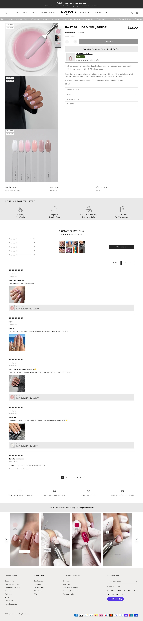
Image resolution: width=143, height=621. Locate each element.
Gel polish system (12, 587)
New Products (11, 604)
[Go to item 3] (75, 244)
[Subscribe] (137, 581)
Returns (66, 584)
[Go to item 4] (82, 244)
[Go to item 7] (75, 250)
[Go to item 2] (69, 244)
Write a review (122, 247)
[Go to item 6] (69, 250)
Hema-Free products (13, 584)
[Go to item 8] (82, 250)
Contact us (38, 581)
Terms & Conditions (71, 591)
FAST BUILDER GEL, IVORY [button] (26, 446)
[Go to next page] (84, 477)
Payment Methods (70, 587)
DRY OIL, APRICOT (84, 54)
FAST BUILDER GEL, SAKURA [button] (27, 309)
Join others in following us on (71, 508)
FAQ (36, 594)
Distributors (39, 587)
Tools (7, 597)
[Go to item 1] (62, 244)
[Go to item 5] (62, 250)
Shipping (66, 581)
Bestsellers (9, 581)
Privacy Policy (68, 594)
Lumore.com (14, 614)
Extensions (9, 591)
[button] (6, 13)
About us (37, 591)
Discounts (9, 601)
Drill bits (8, 594)
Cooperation (39, 584)
